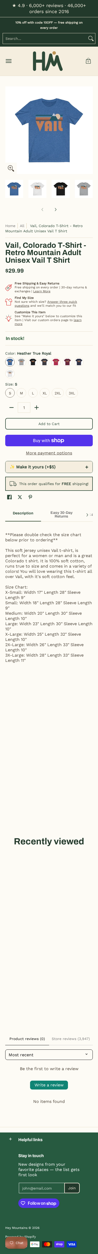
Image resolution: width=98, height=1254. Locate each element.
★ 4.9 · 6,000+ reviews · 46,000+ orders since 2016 (49, 8)
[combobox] (45, 38)
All (22, 226)
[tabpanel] (49, 597)
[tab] (23, 514)
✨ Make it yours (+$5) (49, 467)
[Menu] (8, 61)
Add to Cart (49, 424)
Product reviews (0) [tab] (27, 1039)
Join (72, 1188)
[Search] (91, 38)
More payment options (49, 452)
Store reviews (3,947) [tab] (71, 1039)
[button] (88, 61)
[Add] (36, 407)
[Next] (89, 130)
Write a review (49, 1084)
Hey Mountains (48, 61)
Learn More (41, 291)
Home (10, 226)
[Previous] (9, 130)
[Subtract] (11, 407)
